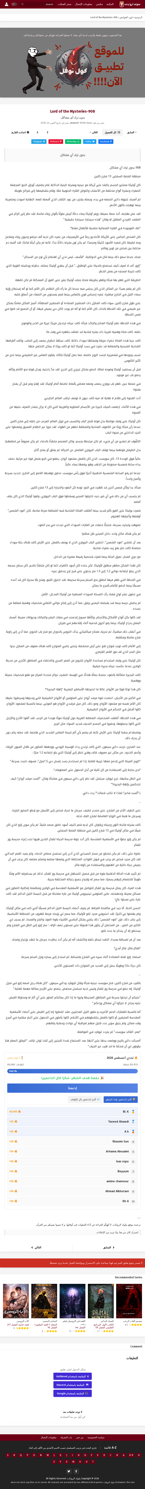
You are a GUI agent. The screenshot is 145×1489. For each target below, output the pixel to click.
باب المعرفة (66, 1437)
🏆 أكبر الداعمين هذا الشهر (120, 1099)
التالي (95, 132)
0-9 (131, 1455)
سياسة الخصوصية (96, 1437)
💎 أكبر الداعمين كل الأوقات (85, 1099)
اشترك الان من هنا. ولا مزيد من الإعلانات (117, 1232)
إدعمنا (72, 1088)
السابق (130, 132)
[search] (22, 4)
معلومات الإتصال (48, 1437)
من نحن (79, 1437)
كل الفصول (110, 132)
